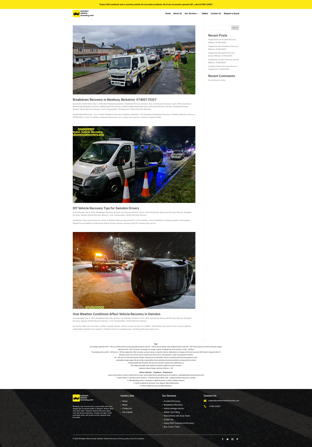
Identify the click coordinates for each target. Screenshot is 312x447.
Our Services (191, 13)
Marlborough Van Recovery (110, 106)
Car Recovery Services (162, 104)
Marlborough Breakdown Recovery (86, 106)
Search (235, 28)
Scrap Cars (169, 419)
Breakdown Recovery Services (136, 104)
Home (168, 13)
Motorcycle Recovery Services (160, 106)
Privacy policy (124, 439)
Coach (174, 104)
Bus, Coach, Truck (172, 427)
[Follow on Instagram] (232, 439)
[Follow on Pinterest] (237, 439)
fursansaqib (79, 212)
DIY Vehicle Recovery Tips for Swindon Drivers (106, 208)
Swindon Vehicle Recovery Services (86, 109)
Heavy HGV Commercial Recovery (179, 423)
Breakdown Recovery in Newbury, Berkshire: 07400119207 (114, 99)
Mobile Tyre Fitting (172, 412)
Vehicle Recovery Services (140, 109)
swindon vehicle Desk (83, 104)
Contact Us (216, 13)
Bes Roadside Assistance (114, 104)
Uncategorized (123, 109)
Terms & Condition (137, 439)
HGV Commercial (184, 104)
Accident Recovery (172, 401)
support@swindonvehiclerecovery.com (223, 401)
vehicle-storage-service (174, 408)
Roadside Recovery (180, 106)
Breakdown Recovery (173, 405)
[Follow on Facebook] (223, 439)
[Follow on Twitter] (227, 439)
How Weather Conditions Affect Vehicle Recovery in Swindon (116, 314)
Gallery (205, 13)
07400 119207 (206, 4)
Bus (150, 104)
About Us (177, 13)
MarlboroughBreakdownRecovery (135, 106)
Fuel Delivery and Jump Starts (177, 416)
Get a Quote (127, 412)
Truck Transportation (109, 109)
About (124, 405)
